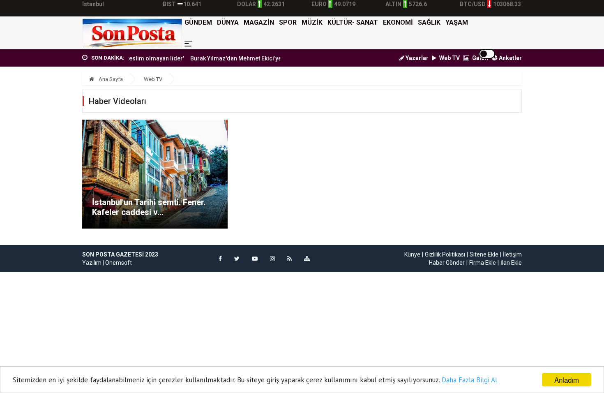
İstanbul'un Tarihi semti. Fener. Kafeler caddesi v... (148, 207)
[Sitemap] (307, 258)
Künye (412, 254)
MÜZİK (312, 22)
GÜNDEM (198, 22)
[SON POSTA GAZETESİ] (132, 33)
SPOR (288, 22)
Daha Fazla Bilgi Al (469, 379)
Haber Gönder (447, 262)
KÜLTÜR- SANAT (352, 22)
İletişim (512, 254)
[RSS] (289, 258)
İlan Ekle (511, 262)
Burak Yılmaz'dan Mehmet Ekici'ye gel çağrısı (244, 58)
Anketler (510, 58)
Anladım (566, 380)
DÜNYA (228, 22)
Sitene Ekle (484, 254)
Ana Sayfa (110, 79)
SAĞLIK (429, 22)
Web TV (449, 58)
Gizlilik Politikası (445, 254)
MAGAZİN (259, 22)
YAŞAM (456, 22)
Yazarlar (416, 58)
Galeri (480, 58)
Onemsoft (118, 262)
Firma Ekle (482, 262)
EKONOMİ (398, 22)
